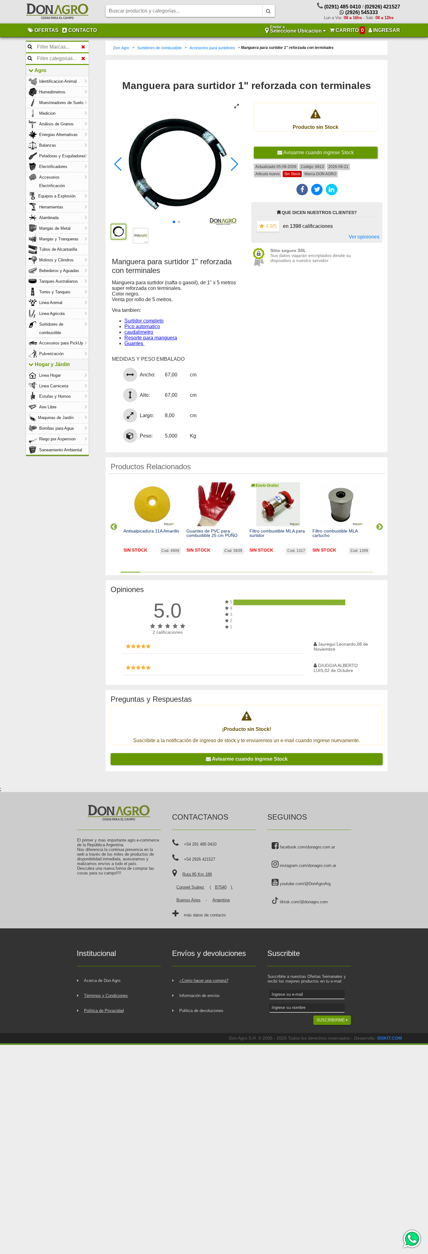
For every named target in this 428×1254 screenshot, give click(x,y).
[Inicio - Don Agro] (57, 12)
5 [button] (207, 572)
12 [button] (343, 572)
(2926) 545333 (361, 12)
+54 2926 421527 (199, 859)
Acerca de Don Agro (102, 980)
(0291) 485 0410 (342, 6)
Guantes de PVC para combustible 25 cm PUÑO (211, 533)
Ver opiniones (364, 236)
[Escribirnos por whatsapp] (411, 1239)
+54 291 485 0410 (200, 844)
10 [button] (305, 572)
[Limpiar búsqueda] (83, 47)
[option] (152, 524)
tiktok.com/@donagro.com (303, 902)
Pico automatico (142, 326)
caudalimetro (138, 332)
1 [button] (130, 572)
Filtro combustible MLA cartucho (335, 533)
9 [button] (285, 572)
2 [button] (149, 572)
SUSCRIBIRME (331, 1020)
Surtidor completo (144, 320)
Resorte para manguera (150, 337)
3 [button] (169, 572)
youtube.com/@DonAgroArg (305, 883)
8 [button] (266, 572)
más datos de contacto (205, 915)
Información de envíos (199, 995)
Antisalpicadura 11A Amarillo (151, 531)
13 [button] (363, 572)
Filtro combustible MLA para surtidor (277, 533)
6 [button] (227, 572)
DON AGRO (326, 174)
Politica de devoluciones (201, 1010)
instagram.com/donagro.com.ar (307, 865)
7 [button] (246, 572)
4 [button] (188, 572)
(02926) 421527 (382, 6)
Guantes (134, 343)
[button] (118, 164)
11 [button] (324, 572)
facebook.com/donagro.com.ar (307, 847)
